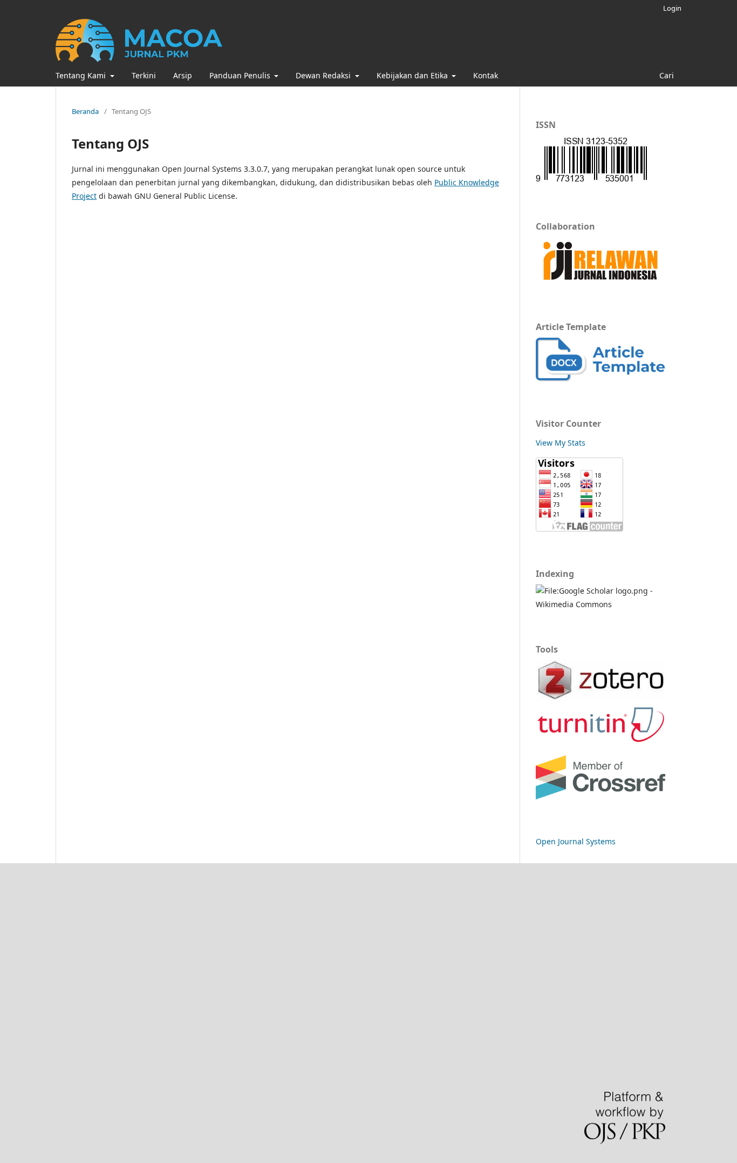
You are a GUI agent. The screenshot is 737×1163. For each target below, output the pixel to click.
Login (672, 8)
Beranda (85, 111)
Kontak (485, 75)
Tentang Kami (82, 75)
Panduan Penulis (240, 75)
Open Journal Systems (576, 841)
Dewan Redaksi (324, 75)
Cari (665, 75)
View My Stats (560, 443)
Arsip (182, 75)
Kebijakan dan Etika (413, 75)
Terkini (144, 75)
